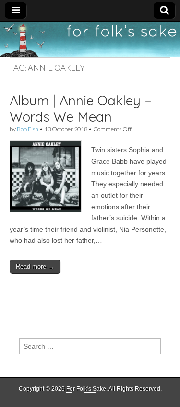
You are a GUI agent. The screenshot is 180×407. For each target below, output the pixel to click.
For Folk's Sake (86, 388)
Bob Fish (27, 129)
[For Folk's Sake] (90, 39)
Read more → (35, 266)
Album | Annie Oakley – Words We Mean (81, 108)
